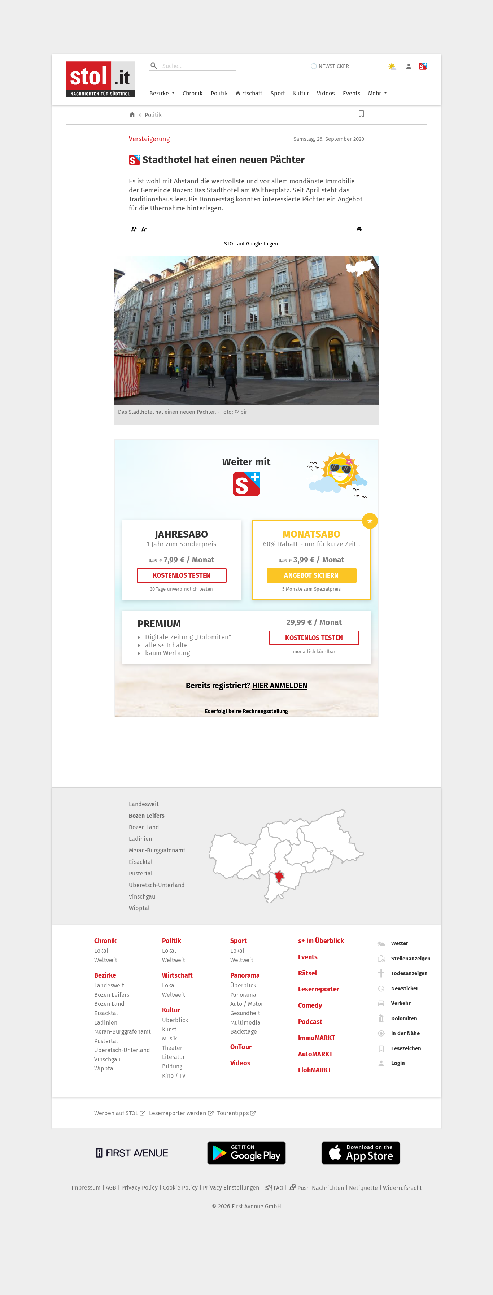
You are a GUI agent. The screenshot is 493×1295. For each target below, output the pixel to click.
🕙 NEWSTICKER (329, 66)
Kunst (169, 1029)
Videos (326, 93)
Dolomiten (404, 1018)
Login (398, 1063)
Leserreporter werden (177, 1113)
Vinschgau (142, 896)
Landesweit (144, 804)
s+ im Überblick (321, 941)
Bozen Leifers (147, 815)
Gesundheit (245, 1013)
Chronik (192, 93)
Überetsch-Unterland (157, 885)
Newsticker (404, 988)
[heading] (246, 160)
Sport (278, 93)
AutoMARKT (315, 1054)
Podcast (310, 1022)
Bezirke (159, 93)
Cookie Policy (180, 1187)
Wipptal (139, 908)
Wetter (399, 943)
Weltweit (105, 960)
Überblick (175, 1020)
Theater (172, 1047)
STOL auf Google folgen (251, 244)
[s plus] (423, 66)
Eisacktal (141, 862)
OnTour (241, 1047)
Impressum (86, 1187)
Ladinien (140, 838)
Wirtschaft (249, 93)
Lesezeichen (406, 1048)
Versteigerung (149, 139)
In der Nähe (405, 1033)
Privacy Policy (139, 1187)
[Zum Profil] (409, 66)
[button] (361, 113)
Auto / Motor (246, 1003)
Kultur (301, 93)
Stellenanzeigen (411, 958)
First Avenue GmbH (256, 1206)
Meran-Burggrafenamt (157, 850)
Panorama (245, 975)
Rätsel (307, 973)
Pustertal (141, 873)
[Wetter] (391, 66)
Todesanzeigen (409, 973)
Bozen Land (144, 827)
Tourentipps (233, 1113)
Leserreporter (318, 989)
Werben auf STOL (116, 1113)
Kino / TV (174, 1075)
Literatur (173, 1056)
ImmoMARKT (316, 1038)
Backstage (243, 1031)
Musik (169, 1038)
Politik (219, 93)
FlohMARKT (314, 1070)
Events (351, 93)
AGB (111, 1187)
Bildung (172, 1066)
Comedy (310, 1005)
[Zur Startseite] (132, 114)
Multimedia (245, 1022)
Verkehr (401, 1003)
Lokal (101, 950)
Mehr (374, 93)
